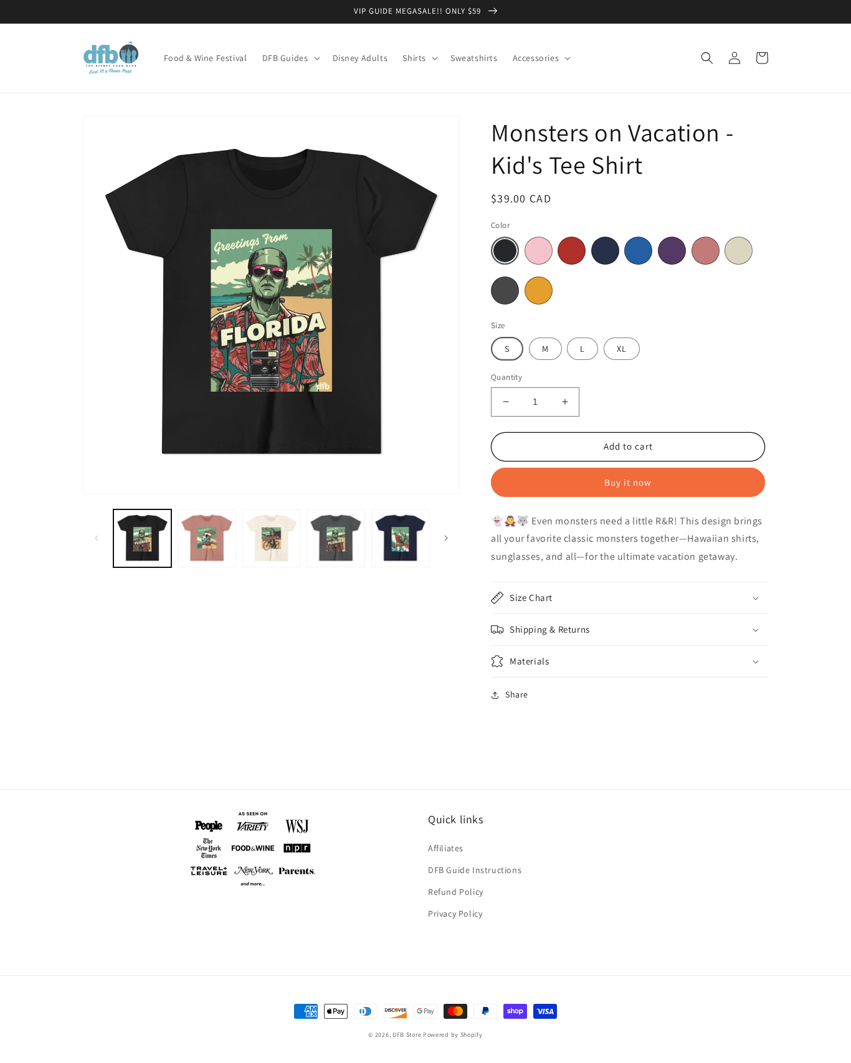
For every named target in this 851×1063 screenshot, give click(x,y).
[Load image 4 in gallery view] (335, 538)
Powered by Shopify (453, 1035)
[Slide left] (96, 538)
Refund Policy (455, 891)
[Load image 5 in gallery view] (400, 538)
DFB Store (406, 1035)
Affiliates (446, 848)
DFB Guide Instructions (474, 870)
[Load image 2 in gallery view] (206, 538)
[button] (290, 58)
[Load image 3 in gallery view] (271, 538)
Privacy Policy (455, 913)
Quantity (506, 377)
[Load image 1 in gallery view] (142, 538)
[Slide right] (446, 538)
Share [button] (516, 694)
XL (622, 348)
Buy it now (628, 482)
